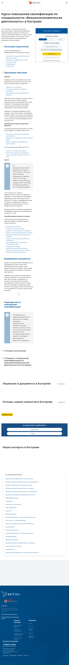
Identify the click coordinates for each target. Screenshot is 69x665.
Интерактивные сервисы (18, 638)
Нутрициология (9, 527)
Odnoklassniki (12, 655)
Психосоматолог (10, 549)
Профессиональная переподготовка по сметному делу (21, 491)
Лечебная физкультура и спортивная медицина (19, 533)
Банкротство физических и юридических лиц (18, 485)
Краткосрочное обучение (17, 626)
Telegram (20, 655)
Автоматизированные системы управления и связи (20, 517)
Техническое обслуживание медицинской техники (20, 495)
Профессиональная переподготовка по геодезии (19, 488)
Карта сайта (4, 605)
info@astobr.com (7, 653)
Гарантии (31, 633)
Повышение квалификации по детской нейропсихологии (22, 552)
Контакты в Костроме (10, 641)
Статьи (30, 623)
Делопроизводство (10, 514)
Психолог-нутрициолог (12, 530)
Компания (32, 620)
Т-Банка (58, 60)
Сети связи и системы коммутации (15, 520)
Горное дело (9, 501)
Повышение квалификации (17, 630)
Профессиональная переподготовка (19, 634)
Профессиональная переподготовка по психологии (20, 543)
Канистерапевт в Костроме (13, 546)
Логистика (8, 511)
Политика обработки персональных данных (10, 617)
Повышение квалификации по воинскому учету (19, 478)
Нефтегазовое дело (11, 507)
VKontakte (5, 655)
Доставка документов (32, 636)
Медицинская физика (11, 539)
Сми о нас (31, 626)
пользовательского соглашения (56, 49)
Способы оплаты (31, 629)
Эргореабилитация (11, 536)
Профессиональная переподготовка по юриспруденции (21, 482)
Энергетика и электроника (13, 504)
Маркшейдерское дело (12, 498)
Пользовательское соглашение (9, 614)
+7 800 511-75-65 (9, 644)
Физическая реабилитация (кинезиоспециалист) (19, 523)
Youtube (26, 655)
